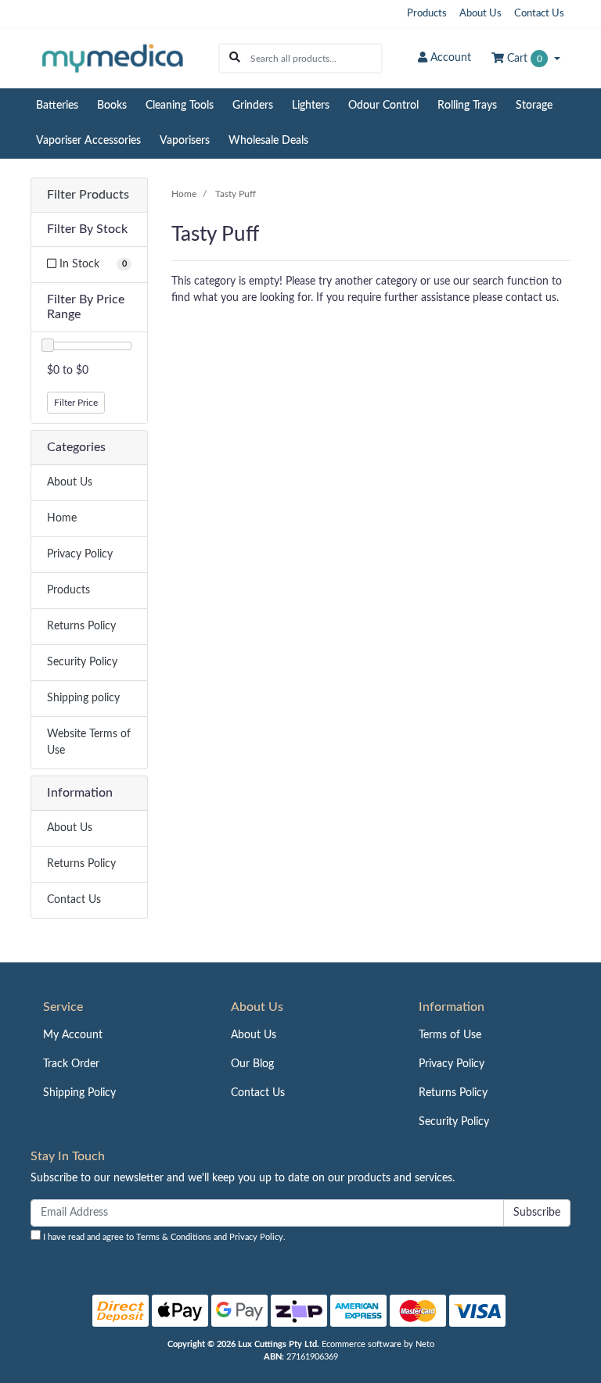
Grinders (252, 105)
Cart (523, 58)
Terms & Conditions (173, 1237)
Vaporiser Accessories (88, 140)
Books (112, 105)
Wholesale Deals (268, 140)
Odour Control (383, 105)
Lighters (310, 105)
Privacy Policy (80, 554)
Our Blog (252, 1064)
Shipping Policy (79, 1092)
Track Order (71, 1064)
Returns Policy (81, 626)
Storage (534, 105)
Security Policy (82, 662)
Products (427, 14)
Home (62, 518)
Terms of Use (450, 1035)
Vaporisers (185, 140)
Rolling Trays (467, 105)
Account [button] (450, 57)
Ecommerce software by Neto (378, 1344)
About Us (480, 14)
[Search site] (234, 58)
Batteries (57, 105)
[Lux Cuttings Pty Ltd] (113, 57)
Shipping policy (83, 698)
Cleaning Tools (180, 105)
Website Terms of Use (89, 742)
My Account (73, 1035)
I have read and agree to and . (163, 1237)
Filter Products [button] (88, 194)
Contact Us (539, 14)
